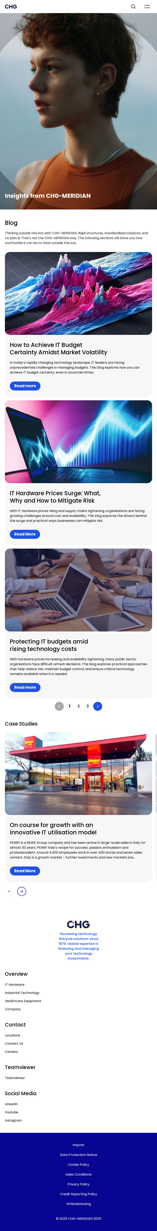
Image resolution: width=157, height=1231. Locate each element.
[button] (59, 706)
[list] (78, 706)
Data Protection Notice (78, 1154)
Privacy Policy (78, 1184)
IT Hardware (15, 984)
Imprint (78, 1145)
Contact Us (14, 1043)
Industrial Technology (22, 992)
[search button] (133, 6)
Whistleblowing (78, 1204)
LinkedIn (11, 1104)
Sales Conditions (78, 1174)
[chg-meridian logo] (64, 7)
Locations (12, 1035)
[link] (69, 706)
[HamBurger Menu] (147, 6)
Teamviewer (15, 1078)
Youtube (11, 1112)
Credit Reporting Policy (78, 1194)
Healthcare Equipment (23, 1001)
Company (13, 1009)
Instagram (13, 1120)
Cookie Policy (78, 1164)
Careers (11, 1051)
